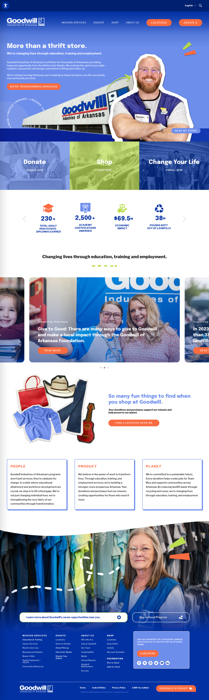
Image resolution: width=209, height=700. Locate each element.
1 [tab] (101, 368)
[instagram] (150, 663)
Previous (24, 218)
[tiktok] (156, 663)
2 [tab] (105, 368)
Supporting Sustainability (55, 321)
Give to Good (113, 662)
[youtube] (162, 663)
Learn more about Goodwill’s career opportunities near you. (63, 617)
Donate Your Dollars (61, 657)
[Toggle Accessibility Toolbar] (5, 5)
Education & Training (32, 639)
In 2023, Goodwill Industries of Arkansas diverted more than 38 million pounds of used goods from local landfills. (98, 335)
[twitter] (145, 663)
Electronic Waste (64, 652)
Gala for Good (113, 667)
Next (184, 218)
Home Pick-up (62, 648)
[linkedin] (168, 663)
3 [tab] (109, 368)
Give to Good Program (153, 617)
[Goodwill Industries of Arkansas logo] (25, 19)
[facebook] (139, 663)
